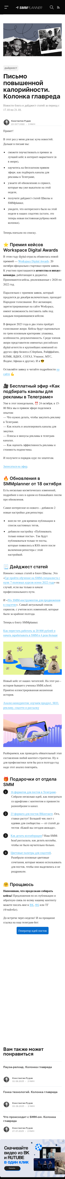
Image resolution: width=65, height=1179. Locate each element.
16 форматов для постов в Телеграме (33, 792)
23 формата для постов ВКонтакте (32, 814)
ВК (32, 905)
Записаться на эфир (15, 466)
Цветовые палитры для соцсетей (31, 853)
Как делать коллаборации (26, 835)
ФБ (37, 905)
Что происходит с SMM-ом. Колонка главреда (29, 1119)
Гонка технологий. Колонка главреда (30, 1092)
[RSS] (58, 7)
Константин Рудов (21, 120)
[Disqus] (32, 994)
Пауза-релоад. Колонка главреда (27, 1067)
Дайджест (11, 68)
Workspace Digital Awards (33, 261)
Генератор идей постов (32, 930)
